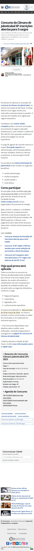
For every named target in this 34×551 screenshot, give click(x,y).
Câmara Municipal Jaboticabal (13, 363)
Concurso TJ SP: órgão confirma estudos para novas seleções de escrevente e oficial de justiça (17, 248)
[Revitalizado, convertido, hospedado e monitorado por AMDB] (31, 548)
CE (22, 12)
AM (15, 12)
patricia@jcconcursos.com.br (13, 73)
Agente (26, 374)
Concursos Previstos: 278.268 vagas (13, 424)
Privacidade (23, 533)
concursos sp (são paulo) (8, 416)
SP (18, 384)
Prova (10, 405)
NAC (2, 12)
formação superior (14, 147)
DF (25, 12)
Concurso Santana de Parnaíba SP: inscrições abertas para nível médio (18, 239)
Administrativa (21, 376)
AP (12, 12)
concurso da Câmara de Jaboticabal (15, 105)
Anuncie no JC (11, 533)
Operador (19, 374)
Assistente (12, 374)
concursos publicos (7, 413)
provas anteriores (23, 416)
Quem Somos (11, 529)
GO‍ (32, 12)
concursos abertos (20, 413)
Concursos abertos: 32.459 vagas (12, 420)
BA (19, 12)
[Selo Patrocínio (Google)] (26, 7)
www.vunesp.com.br (9, 202)
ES (28, 12)
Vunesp (15, 382)
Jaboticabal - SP (14, 387)
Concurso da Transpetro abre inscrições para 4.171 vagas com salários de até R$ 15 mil (18, 257)
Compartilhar (17, 69)
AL (9, 12)
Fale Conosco (22, 529)
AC (6, 12)
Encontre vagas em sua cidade (10, 454)
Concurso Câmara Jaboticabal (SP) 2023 (15, 44)
